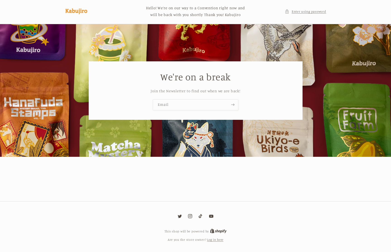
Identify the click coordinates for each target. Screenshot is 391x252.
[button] (305, 11)
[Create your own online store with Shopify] (218, 231)
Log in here (215, 239)
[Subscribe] (233, 104)
